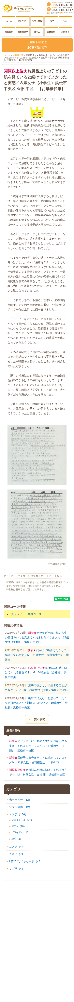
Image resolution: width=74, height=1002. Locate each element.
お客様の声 (23, 32)
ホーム (9, 21)
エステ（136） (18, 814)
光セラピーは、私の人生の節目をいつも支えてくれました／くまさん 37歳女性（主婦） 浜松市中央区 (37, 637)
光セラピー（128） (21, 799)
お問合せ (65, 32)
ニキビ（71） (17, 854)
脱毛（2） (16, 838)
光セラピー (23, 21)
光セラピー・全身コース (17, 576)
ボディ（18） (18, 826)
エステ (51, 21)
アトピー (48, 576)
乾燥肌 (58, 576)
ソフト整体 (37, 21)
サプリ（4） (16, 868)
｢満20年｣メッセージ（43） (26, 861)
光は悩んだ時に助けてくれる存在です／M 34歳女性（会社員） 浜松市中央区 (36, 672)
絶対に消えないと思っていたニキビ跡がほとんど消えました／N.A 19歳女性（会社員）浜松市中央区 (36, 703)
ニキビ (65, 21)
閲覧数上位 (37, 576)
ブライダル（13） (21, 832)
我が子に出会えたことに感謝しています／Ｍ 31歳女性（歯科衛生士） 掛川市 (37, 655)
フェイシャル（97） (22, 820)
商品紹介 (9, 32)
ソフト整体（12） (20, 807)
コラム (37, 32)
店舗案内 (51, 32)
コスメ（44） (17, 846)
